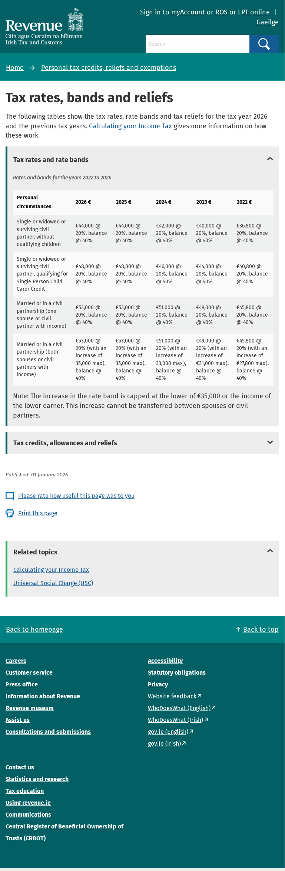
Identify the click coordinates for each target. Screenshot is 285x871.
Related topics (35, 552)
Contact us (20, 767)
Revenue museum (30, 708)
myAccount (188, 12)
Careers (16, 660)
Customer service (29, 672)
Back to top (261, 629)
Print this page (37, 513)
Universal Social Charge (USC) (53, 583)
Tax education (25, 790)
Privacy (158, 684)
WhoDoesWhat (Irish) (175, 719)
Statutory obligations (177, 672)
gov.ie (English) (168, 731)
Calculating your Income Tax (130, 126)
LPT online (254, 12)
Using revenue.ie (28, 802)
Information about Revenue (43, 696)
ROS (221, 12)
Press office (22, 684)
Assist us (18, 719)
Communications (28, 814)
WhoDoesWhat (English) (179, 708)
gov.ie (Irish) (164, 743)
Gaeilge (267, 22)
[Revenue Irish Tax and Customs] (44, 25)
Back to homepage (34, 629)
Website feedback (172, 696)
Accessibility (165, 660)
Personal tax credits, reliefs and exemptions (108, 68)
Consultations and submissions (48, 731)
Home (15, 68)
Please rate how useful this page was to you (76, 495)
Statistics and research (37, 779)
